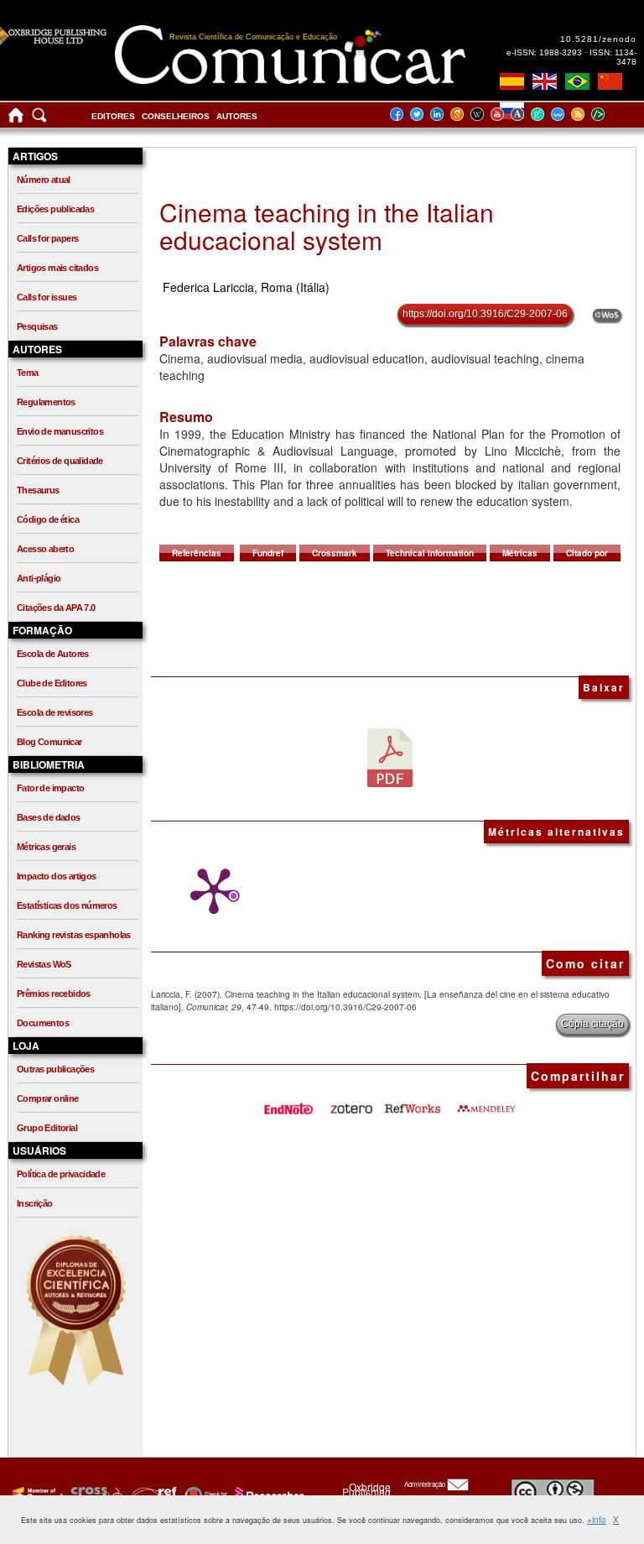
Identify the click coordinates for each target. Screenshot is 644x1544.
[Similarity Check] (94, 1494)
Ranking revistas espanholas (74, 935)
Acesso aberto (45, 549)
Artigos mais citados (57, 268)
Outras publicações (55, 1069)
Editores (113, 116)
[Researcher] (267, 1494)
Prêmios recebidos (54, 993)
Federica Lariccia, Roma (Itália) (246, 287)
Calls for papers (47, 238)
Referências (196, 553)
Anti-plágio (38, 578)
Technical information (430, 553)
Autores (236, 116)
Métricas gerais (46, 847)
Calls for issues (46, 297)
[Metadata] (611, 113)
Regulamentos (46, 402)
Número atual (43, 180)
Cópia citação (592, 1024)
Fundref (267, 553)
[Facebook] (401, 113)
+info (596, 1520)
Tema (28, 373)
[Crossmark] (204, 1494)
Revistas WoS (44, 964)
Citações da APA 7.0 (56, 607)
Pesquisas (37, 326)
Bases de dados (48, 817)
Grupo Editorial (47, 1128)
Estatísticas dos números (67, 905)
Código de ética (48, 519)
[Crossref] (36, 1494)
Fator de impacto (50, 788)
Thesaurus (38, 490)
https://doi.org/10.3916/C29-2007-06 (485, 314)
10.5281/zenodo (598, 39)
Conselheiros (176, 116)
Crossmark (334, 553)
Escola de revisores (55, 712)
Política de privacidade (61, 1174)
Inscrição (35, 1203)
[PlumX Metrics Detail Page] (209, 891)
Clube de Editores (52, 683)
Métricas (520, 553)
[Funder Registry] (152, 1494)
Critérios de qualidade (60, 461)
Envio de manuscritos (60, 431)
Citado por (587, 553)
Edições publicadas (55, 209)
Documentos (43, 1023)
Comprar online (48, 1098)
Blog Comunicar (49, 742)
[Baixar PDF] (390, 757)
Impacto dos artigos (56, 876)
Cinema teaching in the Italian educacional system (326, 226)
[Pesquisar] (39, 118)
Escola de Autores (53, 654)
